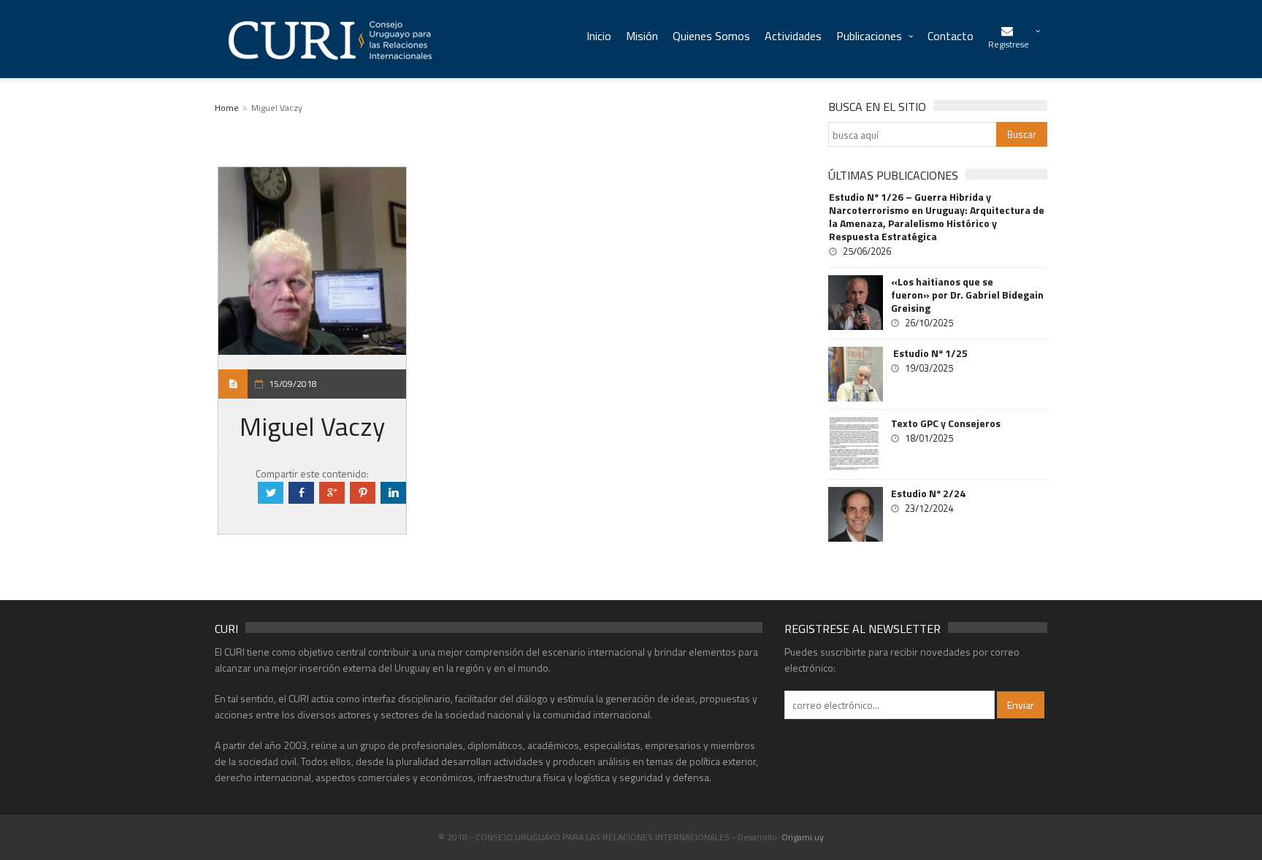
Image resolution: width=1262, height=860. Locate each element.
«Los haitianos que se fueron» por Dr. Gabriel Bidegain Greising (967, 295)
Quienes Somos (711, 36)
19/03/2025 (929, 368)
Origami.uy (802, 837)
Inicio (598, 36)
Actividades (793, 36)
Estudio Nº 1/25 (929, 353)
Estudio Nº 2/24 (928, 493)
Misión (642, 36)
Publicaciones (869, 36)
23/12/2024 (929, 508)
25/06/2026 (867, 251)
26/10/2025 (929, 322)
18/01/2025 (929, 438)
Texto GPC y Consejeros (946, 423)
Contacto (951, 36)
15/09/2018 (293, 384)
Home (227, 108)
